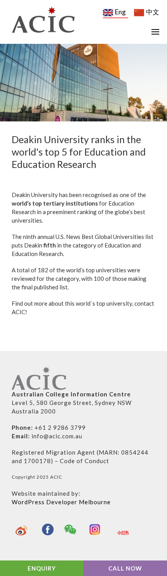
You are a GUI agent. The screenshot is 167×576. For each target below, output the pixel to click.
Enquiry (42, 568)
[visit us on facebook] (47, 529)
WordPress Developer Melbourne (61, 501)
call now (125, 568)
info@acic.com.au (56, 435)
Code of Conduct (84, 460)
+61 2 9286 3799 (60, 427)
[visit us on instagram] (96, 529)
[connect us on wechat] (72, 529)
